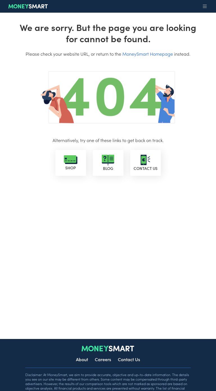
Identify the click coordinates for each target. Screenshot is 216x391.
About (82, 359)
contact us (146, 168)
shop (70, 167)
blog (108, 168)
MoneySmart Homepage (147, 54)
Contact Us (129, 359)
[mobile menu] (205, 6)
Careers (103, 359)
